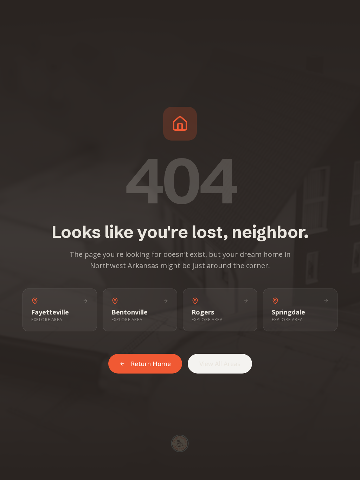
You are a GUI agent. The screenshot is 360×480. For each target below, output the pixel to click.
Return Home (151, 363)
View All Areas (219, 363)
